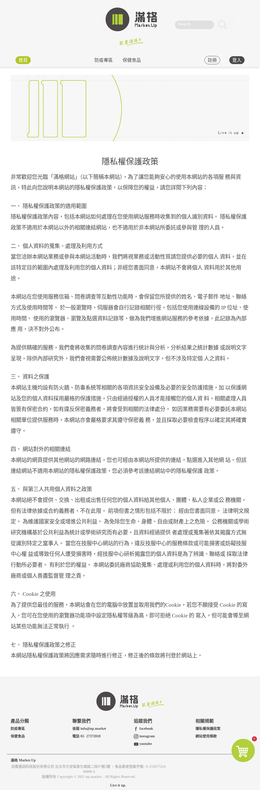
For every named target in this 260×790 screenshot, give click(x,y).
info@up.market (93, 728)
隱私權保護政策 (208, 728)
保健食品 (132, 60)
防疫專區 (103, 60)
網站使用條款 (206, 736)
